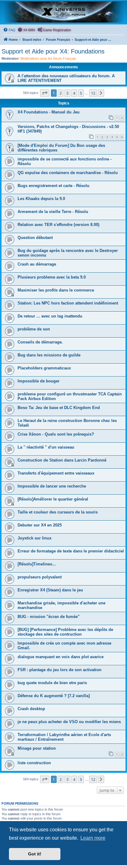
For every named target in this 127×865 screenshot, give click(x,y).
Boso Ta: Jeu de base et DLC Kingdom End (59, 407)
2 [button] (60, 93)
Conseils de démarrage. (40, 342)
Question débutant (35, 237)
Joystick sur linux (34, 538)
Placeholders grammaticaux (44, 368)
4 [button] (74, 93)
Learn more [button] (92, 838)
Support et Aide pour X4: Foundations (53, 51)
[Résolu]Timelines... (37, 564)
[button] (44, 93)
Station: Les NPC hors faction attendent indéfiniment (68, 303)
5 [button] (81, 93)
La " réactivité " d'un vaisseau (46, 447)
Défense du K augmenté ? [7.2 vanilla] (54, 695)
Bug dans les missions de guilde (49, 355)
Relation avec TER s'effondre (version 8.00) (58, 224)
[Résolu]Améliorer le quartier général (53, 499)
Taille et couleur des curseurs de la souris (58, 512)
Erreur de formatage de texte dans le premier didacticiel (71, 551)
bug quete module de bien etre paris (52, 682)
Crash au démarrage (37, 264)
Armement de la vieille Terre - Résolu (53, 211)
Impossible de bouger (38, 381)
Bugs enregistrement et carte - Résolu (53, 185)
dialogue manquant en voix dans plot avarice (61, 656)
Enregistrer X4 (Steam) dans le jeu (50, 590)
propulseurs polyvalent (40, 577)
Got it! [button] (34, 853)
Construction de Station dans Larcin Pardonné (62, 460)
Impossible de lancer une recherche (52, 486)
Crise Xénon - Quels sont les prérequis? (56, 434)
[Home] (63, 12)
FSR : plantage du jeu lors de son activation (59, 669)
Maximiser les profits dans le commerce (56, 290)
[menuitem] (9, 30)
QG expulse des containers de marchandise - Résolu (68, 172)
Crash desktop (31, 708)
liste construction (34, 763)
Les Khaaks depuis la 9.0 (41, 198)
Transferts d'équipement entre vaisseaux (56, 473)
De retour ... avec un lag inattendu (50, 316)
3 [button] (67, 93)
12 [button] (93, 93)
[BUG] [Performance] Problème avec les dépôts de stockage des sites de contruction (65, 632)
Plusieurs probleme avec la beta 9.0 (52, 277)
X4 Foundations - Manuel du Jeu (49, 112)
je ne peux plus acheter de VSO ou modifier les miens (69, 721)
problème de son (34, 329)
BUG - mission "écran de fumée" (49, 616)
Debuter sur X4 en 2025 (40, 525)
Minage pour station (37, 748)
